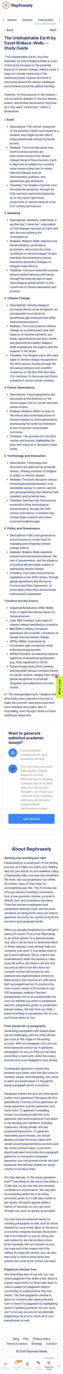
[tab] (5, 1366)
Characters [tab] (45, 19)
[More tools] (58, 1366)
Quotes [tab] (27, 19)
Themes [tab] (11, 19)
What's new (58, 685)
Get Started (31, 818)
